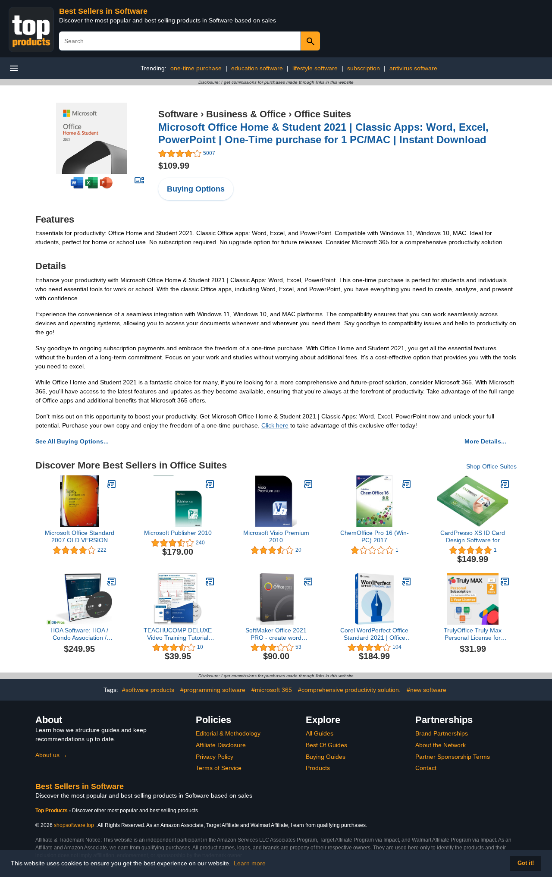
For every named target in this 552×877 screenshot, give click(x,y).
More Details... (485, 441)
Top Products (52, 811)
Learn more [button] (250, 863)
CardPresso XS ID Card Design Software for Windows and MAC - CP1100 (472, 536)
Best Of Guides (326, 745)
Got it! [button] (526, 863)
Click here (275, 425)
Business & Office (246, 114)
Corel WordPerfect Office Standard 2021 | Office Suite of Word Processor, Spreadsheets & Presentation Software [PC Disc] (374, 634)
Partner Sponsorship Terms (452, 756)
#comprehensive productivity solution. (349, 689)
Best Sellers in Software (103, 11)
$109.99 (173, 165)
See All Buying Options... (72, 441)
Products (318, 767)
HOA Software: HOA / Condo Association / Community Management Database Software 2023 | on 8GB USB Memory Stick (79, 634)
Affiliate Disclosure (221, 745)
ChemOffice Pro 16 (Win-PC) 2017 (374, 536)
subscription (363, 68)
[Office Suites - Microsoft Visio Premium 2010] (308, 484)
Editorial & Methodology (228, 733)
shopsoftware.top (74, 825)
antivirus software (413, 68)
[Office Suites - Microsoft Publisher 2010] (210, 484)
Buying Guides (325, 756)
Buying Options (196, 189)
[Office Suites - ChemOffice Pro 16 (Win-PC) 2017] (406, 484)
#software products (148, 689)
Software (178, 114)
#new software (426, 689)
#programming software (212, 689)
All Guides (319, 733)
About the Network (440, 745)
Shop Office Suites (491, 466)
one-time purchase (196, 68)
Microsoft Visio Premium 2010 (276, 536)
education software (257, 68)
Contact (425, 767)
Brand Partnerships (441, 733)
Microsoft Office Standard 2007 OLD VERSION (79, 536)
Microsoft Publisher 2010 (178, 532)
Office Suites (322, 114)
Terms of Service (219, 767)
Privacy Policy (214, 756)
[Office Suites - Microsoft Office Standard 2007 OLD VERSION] (111, 484)
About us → (51, 754)
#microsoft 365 (271, 689)
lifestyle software (315, 68)
